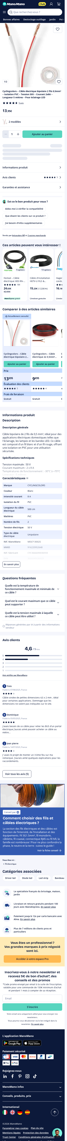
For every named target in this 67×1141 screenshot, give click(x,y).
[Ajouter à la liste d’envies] (59, 82)
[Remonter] (54, 1112)
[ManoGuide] (57, 1133)
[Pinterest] (19, 1076)
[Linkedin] (4, 1076)
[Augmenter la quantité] (18, 134)
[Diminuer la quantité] (5, 134)
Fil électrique (10, 864)
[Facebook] (12, 1076)
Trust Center (9, 1137)
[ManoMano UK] (12, 1112)
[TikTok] (34, 1076)
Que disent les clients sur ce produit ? (25, 215)
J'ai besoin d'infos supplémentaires (23, 223)
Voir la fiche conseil (47, 850)
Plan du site (37, 1128)
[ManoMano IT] (4, 1112)
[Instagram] (27, 1076)
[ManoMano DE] (19, 1112)
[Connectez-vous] (51, 4)
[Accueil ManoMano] (19, 4)
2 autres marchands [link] (37, 235)
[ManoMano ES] (27, 1112)
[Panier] (58, 4)
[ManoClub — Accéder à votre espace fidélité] (42, 4)
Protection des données (36, 1132)
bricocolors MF (18, 235)
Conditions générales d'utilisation (36, 1137)
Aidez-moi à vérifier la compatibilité (24, 208)
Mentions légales (11, 1132)
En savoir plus (37, 1024)
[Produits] (4, 12)
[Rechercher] (11, 12)
